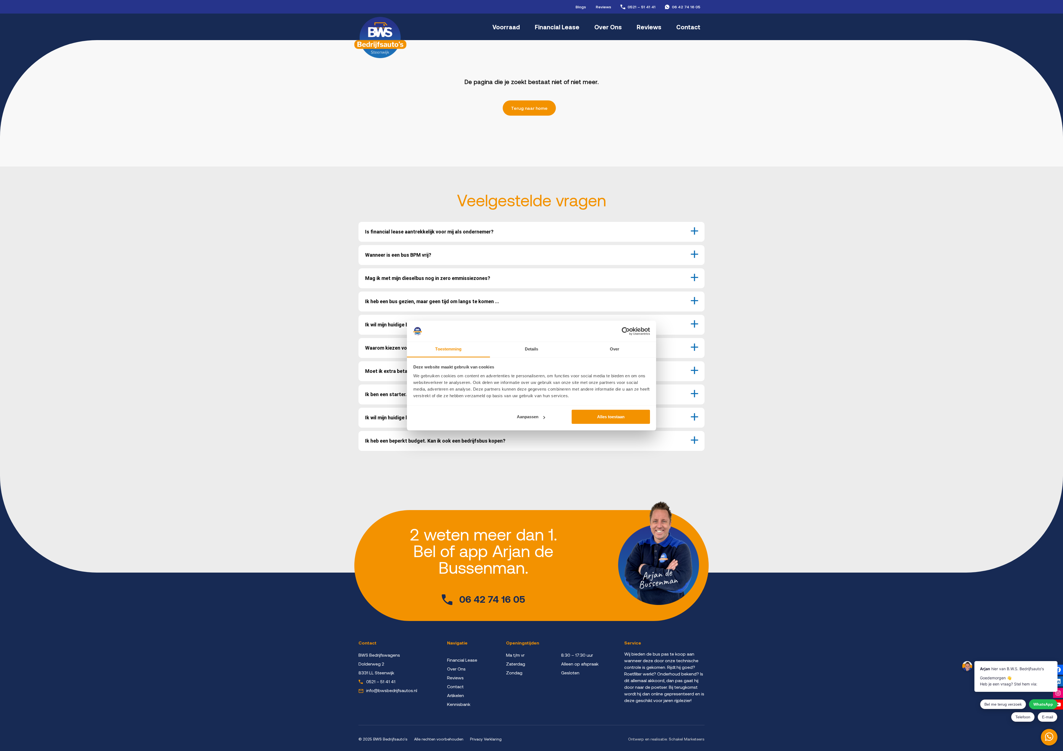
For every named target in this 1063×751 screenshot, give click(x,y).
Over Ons (608, 26)
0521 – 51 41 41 (642, 6)
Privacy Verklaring (486, 739)
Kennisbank (458, 704)
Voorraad (506, 26)
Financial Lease (557, 26)
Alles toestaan (611, 417)
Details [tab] (531, 349)
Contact (688, 26)
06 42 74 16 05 (686, 6)
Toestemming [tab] (448, 349)
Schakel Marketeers (687, 739)
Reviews (603, 6)
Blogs (581, 6)
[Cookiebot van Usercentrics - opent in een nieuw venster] (626, 331)
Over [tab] (614, 349)
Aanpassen (527, 417)
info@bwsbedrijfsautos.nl (391, 690)
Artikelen (455, 695)
